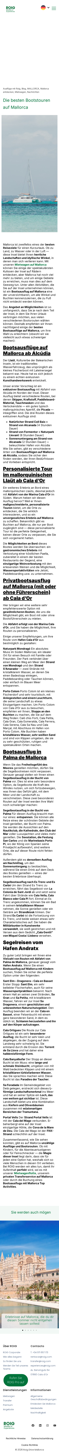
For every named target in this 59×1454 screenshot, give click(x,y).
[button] (22, 1330)
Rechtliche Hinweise (16, 1438)
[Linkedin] (40, 1425)
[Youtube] (54, 1425)
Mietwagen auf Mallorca (30, 264)
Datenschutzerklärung (42, 1438)
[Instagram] (47, 1425)
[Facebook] (33, 1425)
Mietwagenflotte (25, 1173)
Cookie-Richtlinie (29, 1445)
